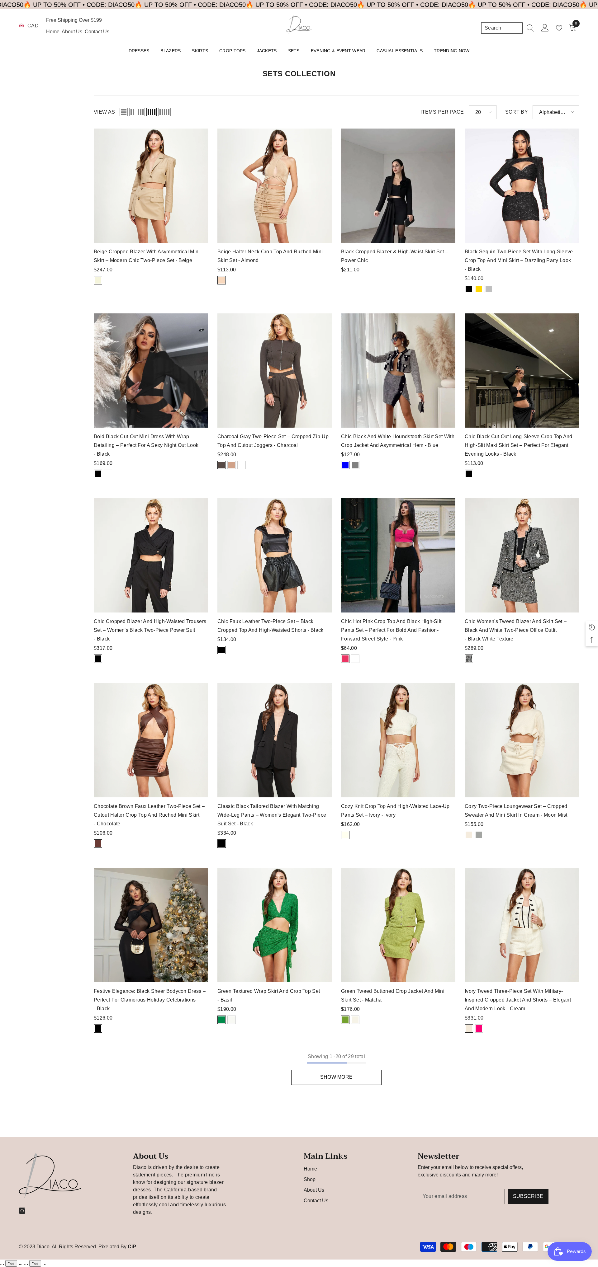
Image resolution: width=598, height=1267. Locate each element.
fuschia (479, 1028)
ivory (345, 835)
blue (345, 465)
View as (104, 112)
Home (52, 31)
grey (355, 465)
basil (221, 1020)
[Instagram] (22, 1211)
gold (479, 289)
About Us (72, 31)
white (108, 474)
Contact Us (97, 31)
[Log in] (545, 28)
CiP (132, 1246)
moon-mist (469, 835)
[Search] (507, 28)
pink (345, 659)
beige (98, 280)
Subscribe (528, 1196)
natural (479, 835)
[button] (124, 112)
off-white (231, 1020)
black (469, 289)
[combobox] (502, 28)
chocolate (98, 843)
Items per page (442, 112)
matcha (345, 1020)
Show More (336, 1077)
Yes (11, 1263)
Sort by (516, 112)
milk (355, 1020)
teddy (231, 465)
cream (469, 1028)
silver (489, 289)
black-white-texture (469, 659)
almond (221, 280)
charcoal (221, 465)
